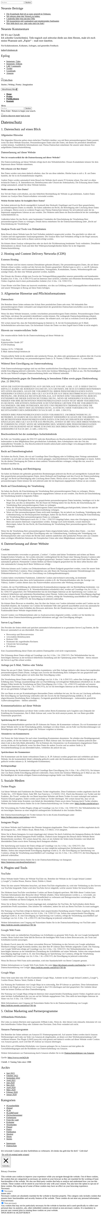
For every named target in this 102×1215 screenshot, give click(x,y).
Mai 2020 (10, 1085)
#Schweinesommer (14, 1115)
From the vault (12, 1120)
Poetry (9, 1129)
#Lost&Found (12, 1113)
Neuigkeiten (11, 1125)
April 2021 (11, 1080)
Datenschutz (11, 1146)
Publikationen (12, 99)
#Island (9, 1108)
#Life (8, 1110)
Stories (9, 1139)
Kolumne (10, 1122)
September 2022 (13, 1078)
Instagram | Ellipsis (14, 64)
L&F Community (13, 66)
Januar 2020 (11, 1094)
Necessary (8, 1191)
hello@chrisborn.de (9, 50)
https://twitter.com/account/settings (15, 817)
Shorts (9, 1136)
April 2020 (11, 1087)
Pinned (9, 1127)
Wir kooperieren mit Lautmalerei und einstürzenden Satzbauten (32, 21)
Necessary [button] (5, 1188)
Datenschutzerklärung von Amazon (79, 1053)
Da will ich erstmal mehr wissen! (15, 1154)
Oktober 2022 (12, 1075)
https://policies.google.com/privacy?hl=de (18, 925)
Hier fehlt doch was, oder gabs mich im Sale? (25, 23)
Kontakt (10, 101)
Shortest (9, 1134)
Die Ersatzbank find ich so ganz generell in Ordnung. (28, 14)
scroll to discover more (10, 116)
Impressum (11, 1143)
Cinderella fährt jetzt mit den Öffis (20, 19)
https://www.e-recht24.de (18, 1057)
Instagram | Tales (13, 61)
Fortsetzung (11, 1117)
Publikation (11, 1132)
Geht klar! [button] (83, 1151)
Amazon (10, 73)
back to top (25, 116)
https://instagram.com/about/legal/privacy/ (18, 862)
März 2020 (11, 1090)
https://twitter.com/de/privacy (87, 803)
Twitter (9, 68)
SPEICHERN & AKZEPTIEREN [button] (15, 1213)
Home (9, 94)
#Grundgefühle (12, 1106)
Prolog (9, 96)
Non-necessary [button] (7, 1200)
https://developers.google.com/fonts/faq (69, 965)
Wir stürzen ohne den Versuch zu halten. (23, 16)
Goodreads (11, 71)
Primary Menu (9, 89)
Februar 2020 (12, 1092)
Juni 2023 (10, 1073)
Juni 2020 (10, 1083)
